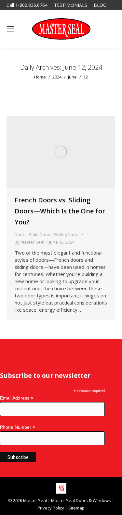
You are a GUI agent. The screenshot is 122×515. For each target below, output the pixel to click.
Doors (21, 234)
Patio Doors (40, 234)
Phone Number (17, 427)
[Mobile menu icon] (10, 29)
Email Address (16, 398)
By (29, 242)
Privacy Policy (50, 508)
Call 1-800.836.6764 (27, 5)
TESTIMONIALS (70, 5)
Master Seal (35, 500)
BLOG (100, 5)
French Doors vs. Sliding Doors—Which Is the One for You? (60, 211)
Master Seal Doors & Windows (81, 500)
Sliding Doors (67, 234)
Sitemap (76, 508)
